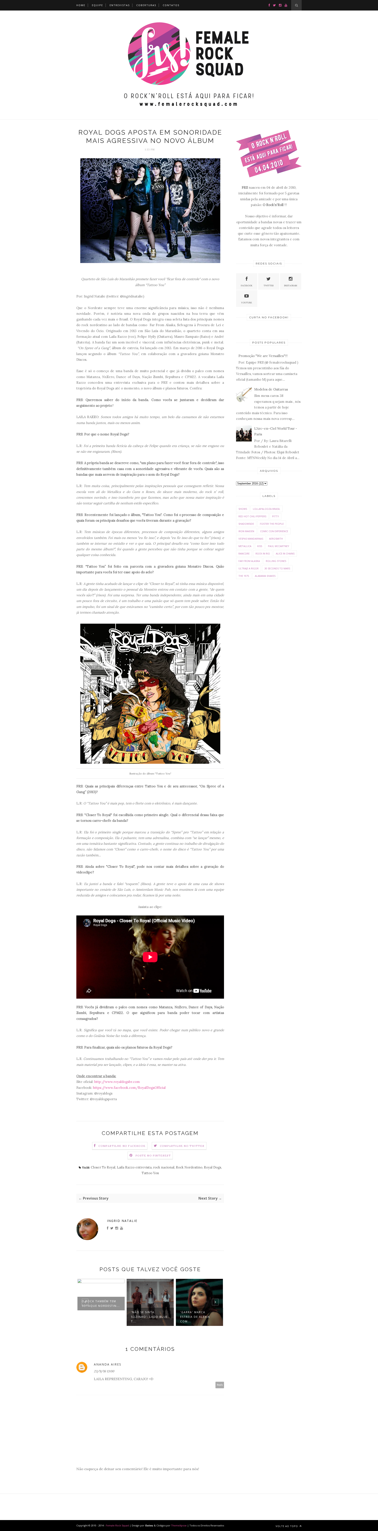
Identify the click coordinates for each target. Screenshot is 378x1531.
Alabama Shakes (265, 575)
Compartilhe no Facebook (121, 1145)
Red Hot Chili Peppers (252, 516)
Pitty (275, 516)
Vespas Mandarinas (250, 538)
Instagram (290, 285)
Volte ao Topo (287, 1526)
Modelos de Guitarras (271, 389)
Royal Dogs (212, 1167)
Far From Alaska (249, 561)
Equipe (97, 5)
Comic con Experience (274, 531)
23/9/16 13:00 (104, 1371)
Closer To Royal (103, 1167)
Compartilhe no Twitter (182, 1145)
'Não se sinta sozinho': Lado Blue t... (149, 1316)
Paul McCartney (278, 546)
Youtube (246, 302)
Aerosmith (276, 538)
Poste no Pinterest (153, 1155)
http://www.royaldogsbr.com (117, 1082)
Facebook (246, 285)
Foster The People (272, 523)
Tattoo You (150, 1173)
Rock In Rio (263, 553)
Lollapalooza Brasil (266, 508)
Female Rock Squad (118, 1525)
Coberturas (146, 5)
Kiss (259, 546)
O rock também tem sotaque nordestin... (101, 1303)
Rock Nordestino (189, 1167)
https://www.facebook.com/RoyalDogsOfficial (129, 1088)
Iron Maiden (246, 531)
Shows (242, 508)
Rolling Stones (276, 561)
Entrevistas (120, 5)
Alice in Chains (285, 553)
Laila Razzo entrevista (134, 1167)
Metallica (244, 546)
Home (80, 5)
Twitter (269, 285)
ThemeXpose (179, 1525)
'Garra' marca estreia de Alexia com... (195, 1316)
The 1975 (243, 575)
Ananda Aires (107, 1364)
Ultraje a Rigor (248, 568)
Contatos (171, 5)
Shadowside (246, 523)
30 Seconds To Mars (277, 568)
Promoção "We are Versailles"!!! (263, 356)
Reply (220, 1385)
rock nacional (163, 1167)
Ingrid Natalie (122, 1221)
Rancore (244, 553)
